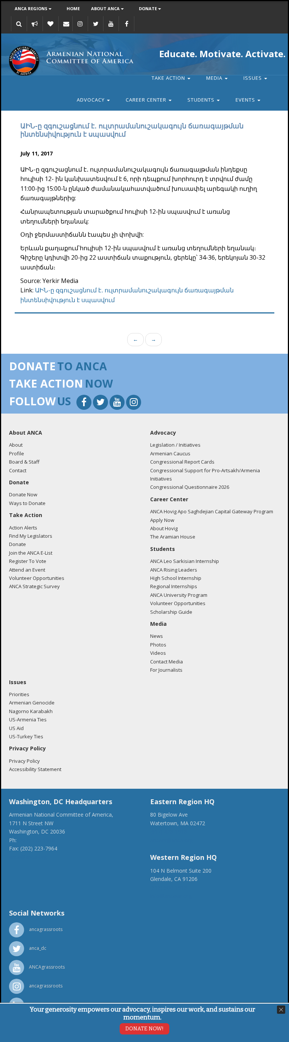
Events (246, 99)
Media (215, 78)
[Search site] (18, 23)
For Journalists (166, 669)
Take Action (169, 78)
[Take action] (34, 23)
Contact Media (166, 661)
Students (201, 99)
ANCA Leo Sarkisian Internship (184, 561)
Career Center (147, 99)
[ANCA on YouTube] (111, 23)
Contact (17, 470)
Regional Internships (173, 586)
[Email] (66, 23)
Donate (148, 8)
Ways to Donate (27, 503)
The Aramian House (172, 536)
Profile (16, 453)
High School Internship (175, 578)
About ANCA (106, 8)
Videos (158, 653)
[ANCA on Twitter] (95, 23)
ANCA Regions (32, 8)
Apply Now (162, 520)
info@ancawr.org (171, 895)
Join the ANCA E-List (30, 552)
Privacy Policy (24, 761)
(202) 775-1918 (36, 840)
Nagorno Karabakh (31, 711)
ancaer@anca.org (171, 840)
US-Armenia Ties (28, 719)
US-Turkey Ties (26, 736)
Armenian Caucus (170, 453)
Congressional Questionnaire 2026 (189, 487)
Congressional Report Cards (182, 461)
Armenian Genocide (32, 702)
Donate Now (23, 494)
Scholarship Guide (171, 611)
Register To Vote (27, 561)
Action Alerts (23, 527)
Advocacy (91, 99)
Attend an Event (27, 569)
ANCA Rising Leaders (173, 569)
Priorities (19, 694)
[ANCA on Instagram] (80, 23)
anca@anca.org (28, 856)
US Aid (16, 728)
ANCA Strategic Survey (34, 586)
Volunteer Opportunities (36, 578)
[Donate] (50, 23)
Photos (158, 644)
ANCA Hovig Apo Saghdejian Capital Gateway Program (211, 511)
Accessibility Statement (35, 769)
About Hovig (164, 528)
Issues (253, 78)
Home (73, 8)
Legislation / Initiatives (175, 444)
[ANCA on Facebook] (126, 23)
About (16, 444)
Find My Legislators (30, 535)
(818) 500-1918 (168, 887)
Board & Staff (24, 461)
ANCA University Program (178, 595)
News (156, 636)
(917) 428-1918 (168, 831)
